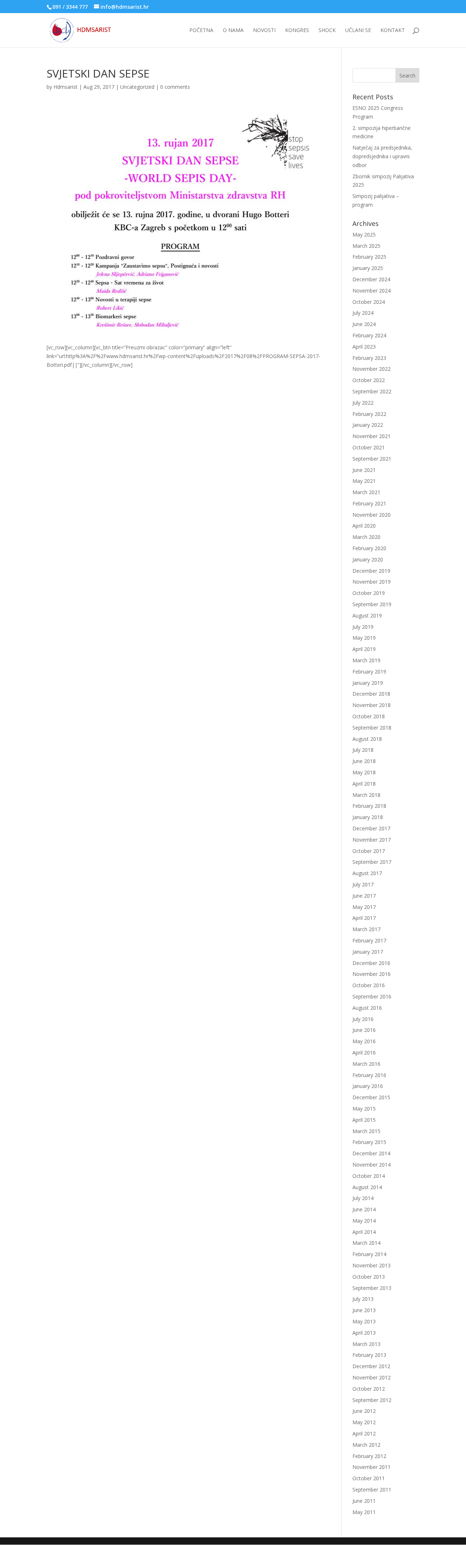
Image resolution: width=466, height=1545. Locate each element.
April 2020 (364, 525)
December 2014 (371, 1153)
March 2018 (366, 794)
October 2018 (368, 716)
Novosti (264, 30)
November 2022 (371, 368)
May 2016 (364, 1041)
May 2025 (364, 234)
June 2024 (364, 324)
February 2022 (369, 413)
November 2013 (371, 1265)
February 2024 (369, 335)
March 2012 (366, 1444)
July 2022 (363, 402)
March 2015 (366, 1131)
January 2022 (367, 424)
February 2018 (369, 805)
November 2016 (371, 973)
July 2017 (363, 884)
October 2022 (368, 380)
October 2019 (368, 592)
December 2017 (371, 828)
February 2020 (369, 548)
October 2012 (368, 1388)
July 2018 (363, 749)
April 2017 (364, 917)
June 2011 (364, 1500)
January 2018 (367, 817)
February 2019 (369, 671)
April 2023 (364, 346)
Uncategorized (137, 86)
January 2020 (367, 559)
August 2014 (367, 1187)
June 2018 (364, 761)
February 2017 (369, 940)
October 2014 (368, 1175)
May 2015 (364, 1108)
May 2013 (364, 1321)
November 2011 (371, 1466)
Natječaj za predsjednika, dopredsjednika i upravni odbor (382, 156)
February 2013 (369, 1354)
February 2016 (369, 1075)
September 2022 (371, 391)
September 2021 (371, 458)
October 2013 (368, 1276)
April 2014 (364, 1231)
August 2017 (367, 873)
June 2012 (364, 1410)
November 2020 (371, 514)
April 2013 (364, 1332)
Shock (327, 30)
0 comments (175, 86)
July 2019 (363, 626)
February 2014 (369, 1254)
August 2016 (367, 1007)
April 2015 (364, 1119)
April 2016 (364, 1052)
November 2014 (371, 1164)
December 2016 (371, 963)
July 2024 (363, 312)
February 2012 (369, 1456)
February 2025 (369, 256)
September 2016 (371, 996)
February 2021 (369, 503)
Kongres (297, 30)
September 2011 (371, 1489)
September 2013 (371, 1287)
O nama (233, 30)
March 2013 (366, 1344)
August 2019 (367, 615)
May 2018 (364, 772)
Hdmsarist (66, 86)
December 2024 (371, 279)
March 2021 (366, 492)
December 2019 (371, 570)
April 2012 (364, 1433)
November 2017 (371, 839)
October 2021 (368, 447)
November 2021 (371, 436)
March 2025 (366, 245)
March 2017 (366, 929)
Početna (201, 30)
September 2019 (371, 604)
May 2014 (364, 1220)
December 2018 (371, 693)
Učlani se (358, 30)
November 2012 (371, 1377)
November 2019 (371, 581)
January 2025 (367, 268)
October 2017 (368, 850)
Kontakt (392, 30)
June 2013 (364, 1310)
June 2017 (364, 895)
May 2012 (364, 1422)
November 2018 (371, 705)
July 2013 (363, 1298)
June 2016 (364, 1029)
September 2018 (371, 727)
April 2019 (364, 649)
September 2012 (371, 1400)
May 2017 (364, 906)
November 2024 (371, 290)
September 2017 (371, 861)
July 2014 (363, 1198)
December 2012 (371, 1366)
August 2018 (367, 738)
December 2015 (371, 1097)
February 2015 (369, 1142)
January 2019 (367, 682)
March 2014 (366, 1242)
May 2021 (364, 480)
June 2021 (364, 469)
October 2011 (368, 1478)
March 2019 (366, 660)
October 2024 (368, 301)
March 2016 (366, 1063)
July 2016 (363, 1019)
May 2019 (364, 637)
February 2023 (369, 357)
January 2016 (367, 1086)
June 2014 (364, 1209)
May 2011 (364, 1512)
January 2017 (367, 951)
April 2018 (364, 783)
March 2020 (366, 536)
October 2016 (368, 985)
